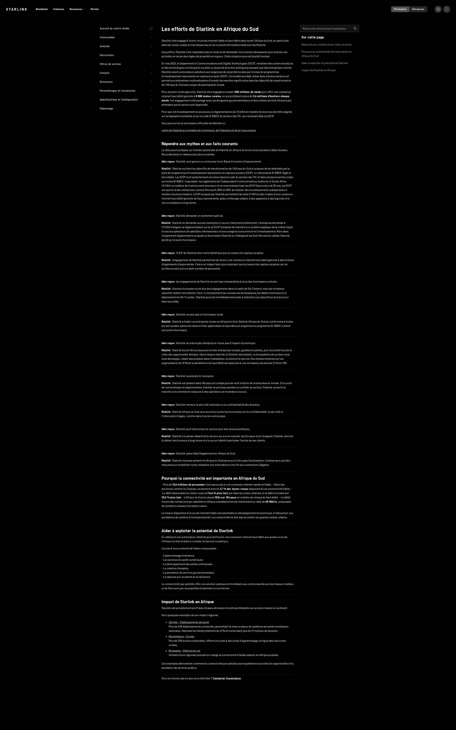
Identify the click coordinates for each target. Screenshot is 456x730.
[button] (126, 37)
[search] (355, 28)
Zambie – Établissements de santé (189, 622)
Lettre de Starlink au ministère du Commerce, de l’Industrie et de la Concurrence (209, 130)
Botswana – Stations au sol (184, 650)
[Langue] (438, 9)
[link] (16, 9)
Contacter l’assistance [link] (227, 678)
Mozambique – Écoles (181, 636)
